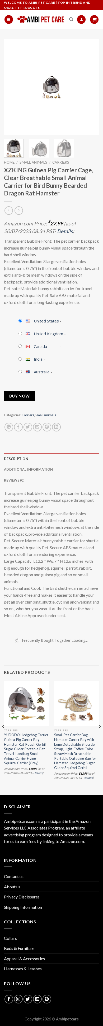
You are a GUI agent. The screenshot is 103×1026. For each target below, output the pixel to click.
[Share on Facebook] (18, 427)
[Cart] (94, 19)
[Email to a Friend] (37, 427)
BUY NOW (19, 396)
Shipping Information (23, 907)
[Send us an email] (37, 999)
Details (65, 231)
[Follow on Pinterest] (47, 999)
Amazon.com (72, 841)
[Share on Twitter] (28, 427)
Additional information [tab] (28, 469)
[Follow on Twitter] (28, 999)
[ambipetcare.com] (41, 19)
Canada (40, 346)
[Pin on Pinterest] (47, 427)
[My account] (81, 19)
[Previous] (12, 87)
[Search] (71, 19)
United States (46, 321)
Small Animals (33, 162)
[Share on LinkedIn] (56, 427)
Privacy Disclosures (22, 896)
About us (12, 886)
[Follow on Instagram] (18, 999)
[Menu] (8, 19)
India (38, 359)
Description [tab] (16, 459)
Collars (10, 938)
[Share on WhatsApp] (8, 427)
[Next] (90, 87)
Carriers (60, 162)
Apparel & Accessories (24, 958)
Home (9, 162)
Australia (41, 371)
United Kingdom (48, 333)
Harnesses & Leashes (23, 968)
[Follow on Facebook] (8, 999)
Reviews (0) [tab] (14, 480)
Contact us (14, 876)
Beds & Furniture (19, 948)
